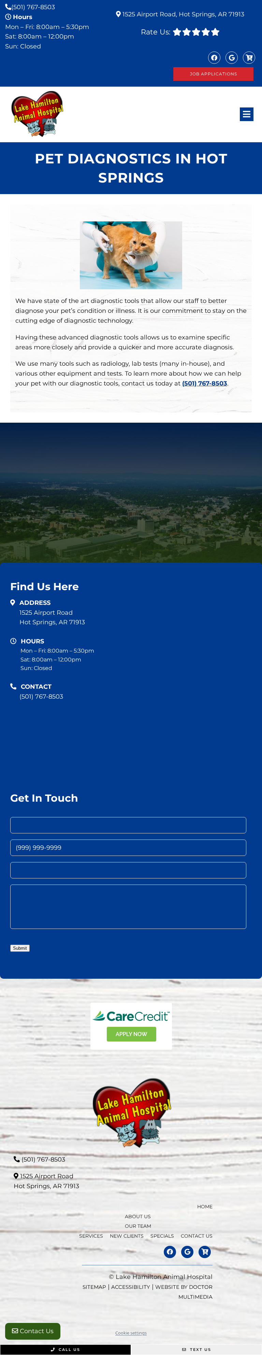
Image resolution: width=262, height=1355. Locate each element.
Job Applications (213, 73)
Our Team (138, 1226)
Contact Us (36, 1331)
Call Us (68, 1349)
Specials (162, 1236)
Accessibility (130, 1287)
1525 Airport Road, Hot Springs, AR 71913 (182, 14)
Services (91, 1236)
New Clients (127, 1236)
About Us (138, 1216)
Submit (20, 948)
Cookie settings (131, 1333)
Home (205, 1207)
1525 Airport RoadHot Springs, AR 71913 (52, 617)
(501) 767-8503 (33, 7)
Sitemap (94, 1287)
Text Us (199, 1349)
